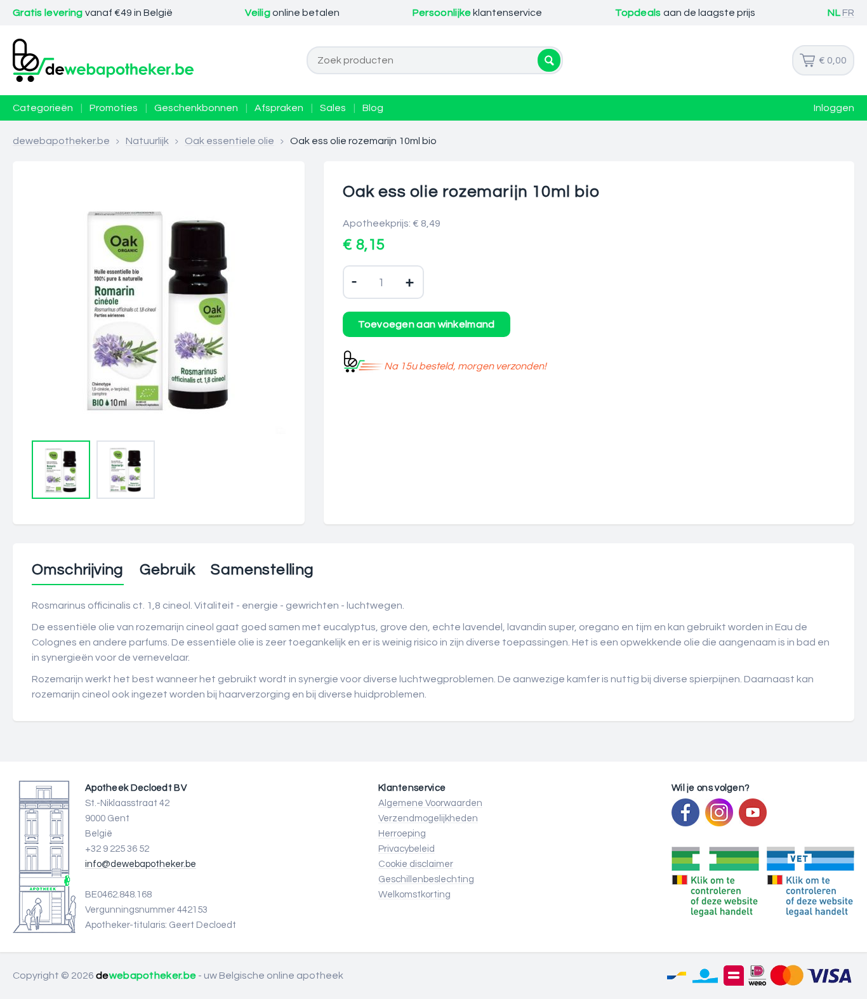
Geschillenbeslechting (426, 879)
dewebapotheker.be (61, 141)
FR (848, 13)
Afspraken (279, 108)
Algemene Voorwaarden (430, 803)
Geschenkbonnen (196, 108)
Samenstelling (262, 570)
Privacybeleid (406, 849)
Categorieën (43, 108)
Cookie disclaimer (415, 864)
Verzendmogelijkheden (428, 818)
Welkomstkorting (414, 894)
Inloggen (834, 108)
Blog (372, 108)
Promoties (113, 108)
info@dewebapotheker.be (140, 864)
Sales (333, 108)
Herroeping (402, 833)
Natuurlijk (147, 141)
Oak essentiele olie (229, 141)
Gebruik (167, 570)
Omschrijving (78, 570)
